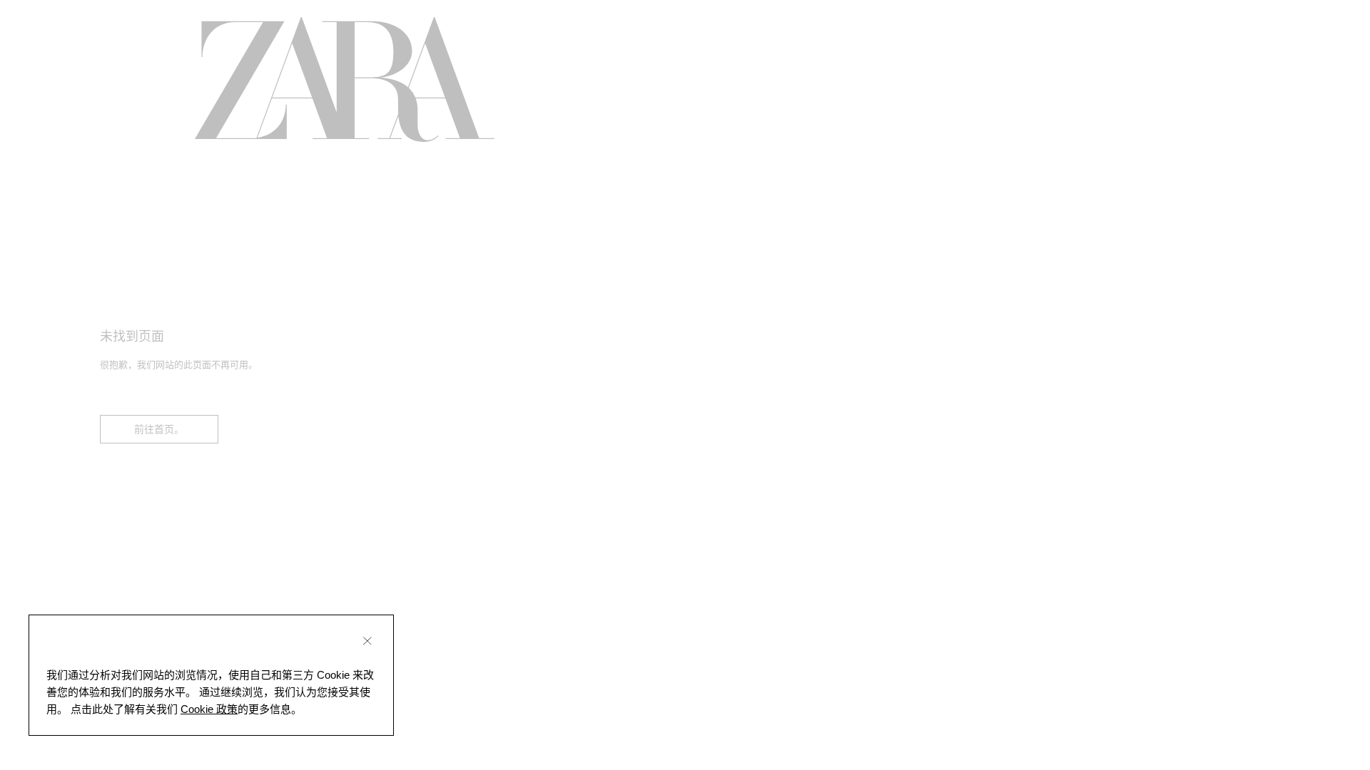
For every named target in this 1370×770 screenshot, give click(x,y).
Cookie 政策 (209, 709)
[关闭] (367, 641)
